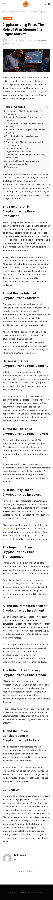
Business (7, 19)
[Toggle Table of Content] (45, 107)
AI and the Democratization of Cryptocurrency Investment (20, 150)
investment (8, 528)
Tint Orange (15, 40)
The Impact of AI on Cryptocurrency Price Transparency (25, 143)
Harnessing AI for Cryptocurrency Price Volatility (24, 125)
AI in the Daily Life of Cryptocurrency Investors (23, 137)
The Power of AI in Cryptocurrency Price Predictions (24, 112)
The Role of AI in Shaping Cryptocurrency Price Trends (25, 156)
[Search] (49, 4)
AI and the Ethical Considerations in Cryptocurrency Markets (22, 162)
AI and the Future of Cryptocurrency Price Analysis (25, 131)
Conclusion (12, 167)
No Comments (43, 40)
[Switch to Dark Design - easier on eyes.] (45, 4)
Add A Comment (26, 871)
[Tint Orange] (26, 4)
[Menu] (4, 4)
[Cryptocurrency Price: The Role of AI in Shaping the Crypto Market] (26, 60)
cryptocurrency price (37, 91)
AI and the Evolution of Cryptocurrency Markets (24, 119)
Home (5, 12)
